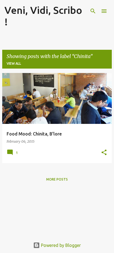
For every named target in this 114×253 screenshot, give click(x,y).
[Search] (93, 11)
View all (14, 63)
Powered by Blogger (60, 245)
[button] (104, 153)
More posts (57, 179)
